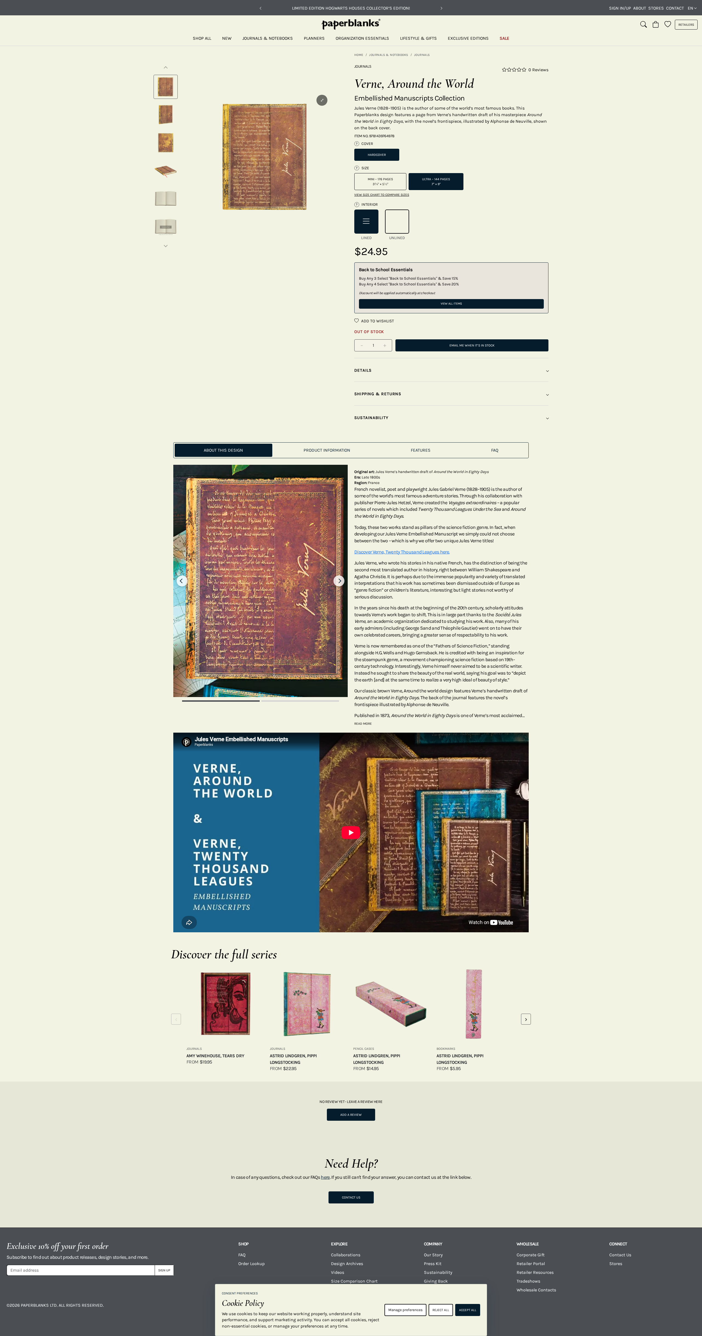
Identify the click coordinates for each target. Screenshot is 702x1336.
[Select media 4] (166, 171)
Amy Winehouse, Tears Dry (215, 1055)
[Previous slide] (182, 580)
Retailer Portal (531, 1263)
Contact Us (351, 1197)
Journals (422, 55)
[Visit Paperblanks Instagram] (525, 1309)
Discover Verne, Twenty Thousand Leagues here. (401, 552)
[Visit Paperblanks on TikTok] (602, 1309)
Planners (314, 38)
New (226, 38)
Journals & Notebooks (267, 38)
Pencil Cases (363, 1049)
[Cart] (656, 25)
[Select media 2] (166, 115)
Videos (337, 1272)
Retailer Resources (535, 1272)
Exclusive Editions (468, 38)
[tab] (223, 450)
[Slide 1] (221, 701)
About (639, 8)
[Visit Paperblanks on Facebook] (487, 1309)
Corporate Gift (531, 1254)
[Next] (441, 8)
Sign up (164, 1270)
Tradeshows (528, 1281)
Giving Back (436, 1281)
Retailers (686, 25)
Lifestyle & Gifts (418, 38)
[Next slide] (338, 580)
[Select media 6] (166, 226)
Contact (675, 8)
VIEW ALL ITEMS (451, 303)
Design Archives (347, 1263)
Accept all (467, 1310)
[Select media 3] (166, 143)
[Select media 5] (166, 199)
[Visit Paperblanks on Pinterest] (678, 1309)
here (325, 1177)
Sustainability (438, 1272)
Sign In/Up (620, 8)
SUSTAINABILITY (371, 417)
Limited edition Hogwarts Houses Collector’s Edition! (351, 8)
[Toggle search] (644, 25)
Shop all (202, 38)
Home (358, 55)
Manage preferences (405, 1310)
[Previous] (260, 8)
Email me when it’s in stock (471, 345)
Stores (656, 8)
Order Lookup (251, 1263)
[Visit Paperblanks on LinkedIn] (640, 1309)
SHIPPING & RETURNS (377, 393)
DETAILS (363, 370)
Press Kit (432, 1263)
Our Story (433, 1254)
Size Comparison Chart (354, 1281)
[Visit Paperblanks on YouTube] (564, 1309)
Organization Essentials (362, 38)
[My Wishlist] (668, 25)
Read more (363, 724)
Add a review (351, 1115)
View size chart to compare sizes (381, 195)
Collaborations (345, 1254)
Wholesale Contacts (536, 1289)
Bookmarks (446, 1049)
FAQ (241, 1254)
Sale (504, 38)
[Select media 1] (166, 87)
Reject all (440, 1310)
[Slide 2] (300, 701)
